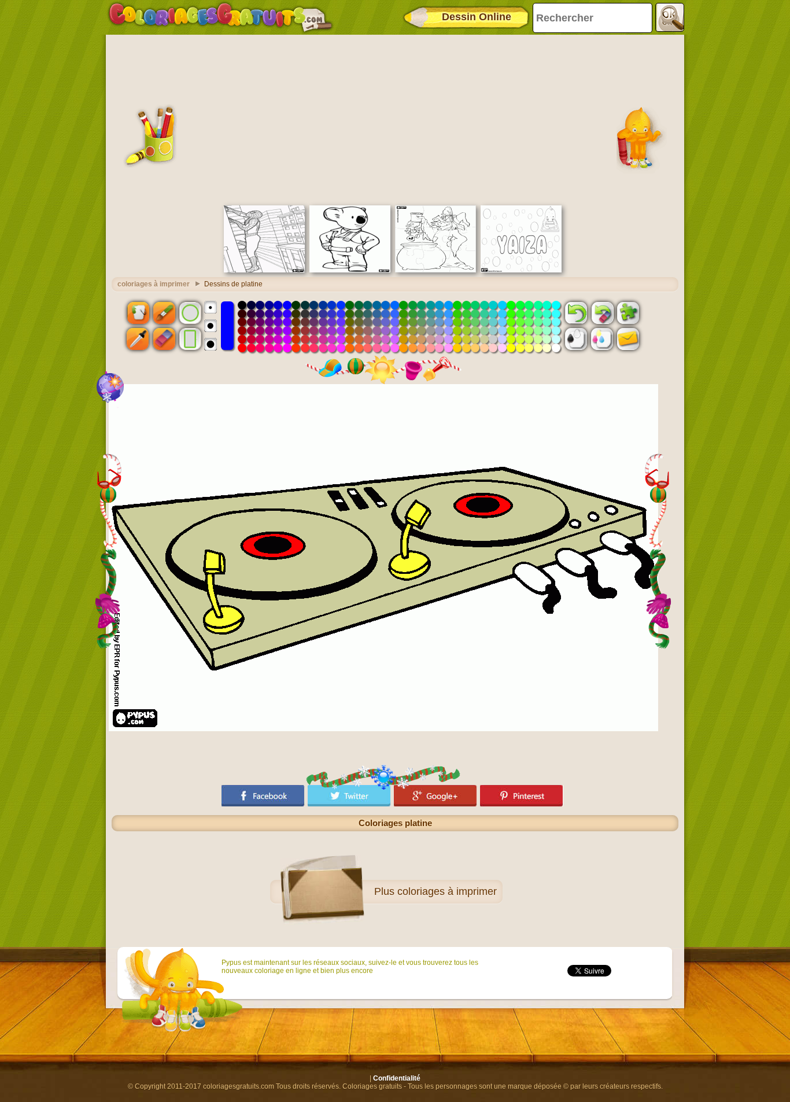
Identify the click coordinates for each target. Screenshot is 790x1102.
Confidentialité (396, 1078)
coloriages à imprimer (153, 284)
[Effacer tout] (602, 312)
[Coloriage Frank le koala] (349, 270)
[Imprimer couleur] (602, 339)
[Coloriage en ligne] (220, 17)
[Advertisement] (395, 119)
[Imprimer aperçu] (576, 339)
